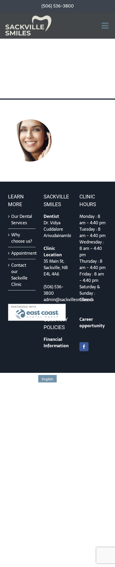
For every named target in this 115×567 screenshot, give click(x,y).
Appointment (22, 253)
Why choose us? (21, 237)
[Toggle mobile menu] (106, 26)
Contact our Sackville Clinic (19, 275)
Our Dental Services (21, 219)
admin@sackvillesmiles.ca (69, 299)
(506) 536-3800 (53, 290)
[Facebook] (84, 346)
